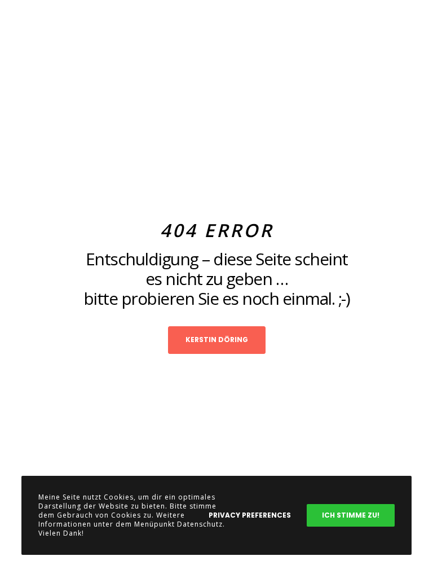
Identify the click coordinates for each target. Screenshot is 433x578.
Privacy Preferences (250, 515)
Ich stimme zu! (350, 515)
